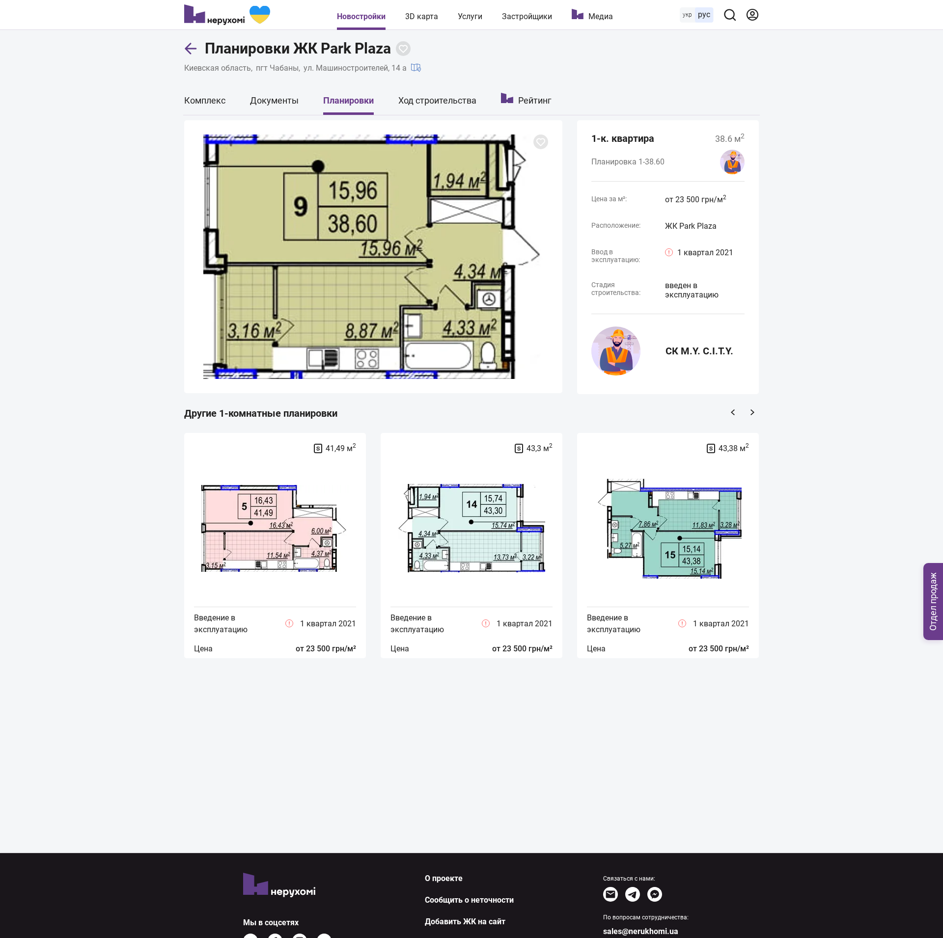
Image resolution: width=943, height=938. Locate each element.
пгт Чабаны (277, 68)
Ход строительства (437, 100)
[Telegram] (632, 894)
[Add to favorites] (403, 48)
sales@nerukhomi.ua (640, 931)
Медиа (600, 16)
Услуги (470, 16)
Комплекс (204, 100)
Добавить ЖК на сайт (465, 921)
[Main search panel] (729, 14)
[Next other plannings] (752, 412)
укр (687, 14)
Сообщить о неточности (469, 900)
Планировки (348, 100)
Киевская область (217, 68)
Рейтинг (535, 100)
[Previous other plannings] (732, 412)
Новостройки (361, 16)
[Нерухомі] (227, 14)
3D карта (421, 16)
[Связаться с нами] (610, 894)
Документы (274, 100)
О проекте (444, 878)
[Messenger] (654, 894)
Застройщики (527, 16)
